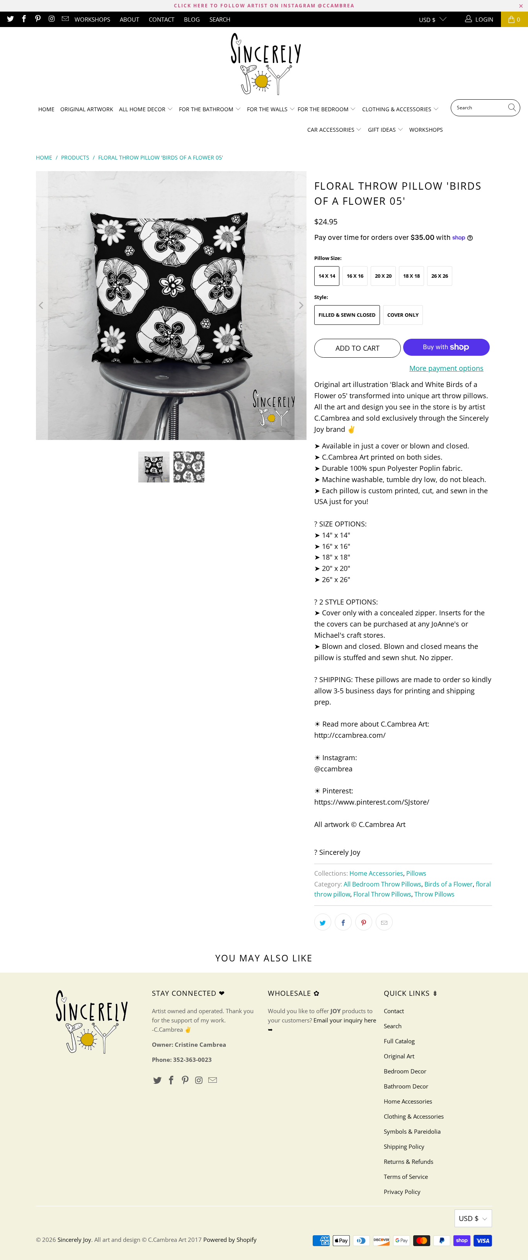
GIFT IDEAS (382, 129)
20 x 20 (383, 275)
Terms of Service (406, 1176)
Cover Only (403, 314)
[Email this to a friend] (384, 922)
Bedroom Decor (405, 1071)
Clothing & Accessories (397, 109)
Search (219, 19)
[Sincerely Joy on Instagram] (51, 19)
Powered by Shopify (230, 1239)
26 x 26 (439, 275)
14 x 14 (327, 275)
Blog (192, 19)
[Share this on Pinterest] (363, 922)
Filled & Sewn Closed (347, 314)
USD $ (427, 20)
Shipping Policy (404, 1146)
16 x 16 (355, 275)
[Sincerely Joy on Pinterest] (37, 19)
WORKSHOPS (92, 19)
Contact (161, 19)
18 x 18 (411, 275)
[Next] (301, 305)
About (129, 19)
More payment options (446, 368)
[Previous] (42, 305)
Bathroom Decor (406, 1086)
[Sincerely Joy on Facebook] (24, 19)
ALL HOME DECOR (143, 109)
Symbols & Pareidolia (412, 1131)
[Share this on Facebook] (343, 922)
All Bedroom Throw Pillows (382, 884)
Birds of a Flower (448, 884)
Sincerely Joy (74, 1239)
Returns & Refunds (408, 1161)
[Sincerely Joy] (264, 65)
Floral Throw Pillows (382, 894)
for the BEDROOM (324, 109)
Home (46, 109)
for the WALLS (267, 109)
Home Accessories (376, 873)
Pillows (416, 873)
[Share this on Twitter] (322, 922)
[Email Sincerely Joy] (65, 19)
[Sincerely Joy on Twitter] (10, 19)
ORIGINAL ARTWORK (86, 109)
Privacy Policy (402, 1191)
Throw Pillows (434, 894)
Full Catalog (399, 1041)
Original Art (399, 1056)
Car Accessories (331, 129)
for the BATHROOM (207, 109)
